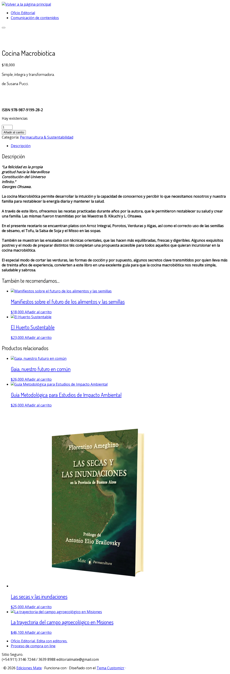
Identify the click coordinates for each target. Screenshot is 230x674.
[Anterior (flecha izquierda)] (8, 337)
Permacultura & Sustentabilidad (46, 137)
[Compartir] (205, 5)
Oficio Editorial (23, 12)
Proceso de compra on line (33, 645)
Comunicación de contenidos (35, 17)
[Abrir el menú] (3, 27)
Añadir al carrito (14, 132)
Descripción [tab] (21, 145)
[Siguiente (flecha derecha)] (222, 337)
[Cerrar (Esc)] (215, 5)
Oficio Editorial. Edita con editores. (39, 641)
